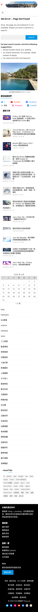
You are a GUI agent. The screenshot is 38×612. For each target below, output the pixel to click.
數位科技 (4, 389)
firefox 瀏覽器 (8, 483)
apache (9, 476)
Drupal (6, 479)
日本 (27, 492)
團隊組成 (5, 530)
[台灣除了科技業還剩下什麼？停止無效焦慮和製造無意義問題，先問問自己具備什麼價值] (7, 250)
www (3, 336)
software (4, 331)
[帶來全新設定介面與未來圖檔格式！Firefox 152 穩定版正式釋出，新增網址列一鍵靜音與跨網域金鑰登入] (7, 202)
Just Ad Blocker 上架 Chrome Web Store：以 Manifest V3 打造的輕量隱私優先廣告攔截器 (24, 132)
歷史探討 (4, 410)
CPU (26, 476)
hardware (5, 315)
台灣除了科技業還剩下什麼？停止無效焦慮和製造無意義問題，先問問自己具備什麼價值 (19, 251)
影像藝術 (4, 368)
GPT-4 (22, 483)
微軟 (22, 492)
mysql (15, 486)
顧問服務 (5, 547)
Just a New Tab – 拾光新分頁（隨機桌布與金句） (23, 218)
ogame (27, 486)
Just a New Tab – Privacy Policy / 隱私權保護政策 (22, 263)
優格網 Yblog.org (24, 601)
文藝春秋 (4, 394)
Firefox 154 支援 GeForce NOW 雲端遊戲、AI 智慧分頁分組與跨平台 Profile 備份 (24, 118)
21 (24, 293)
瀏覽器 (6, 496)
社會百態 (4, 421)
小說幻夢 (4, 363)
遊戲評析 (4, 448)
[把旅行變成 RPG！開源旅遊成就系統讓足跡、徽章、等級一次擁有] (7, 191)
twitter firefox (25, 489)
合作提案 (5, 557)
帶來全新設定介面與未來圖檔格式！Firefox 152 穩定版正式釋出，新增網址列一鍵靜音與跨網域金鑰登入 (19, 204)
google (16, 483)
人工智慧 (4, 341)
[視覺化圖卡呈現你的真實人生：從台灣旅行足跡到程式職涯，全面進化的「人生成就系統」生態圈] (7, 175)
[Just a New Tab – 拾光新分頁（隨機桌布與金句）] (7, 218)
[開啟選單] (2, 12)
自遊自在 (4, 442)
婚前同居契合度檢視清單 (21, 228)
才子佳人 (4, 378)
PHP (11, 489)
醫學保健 (4, 453)
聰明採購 (4, 437)
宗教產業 (4, 357)
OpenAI (6, 489)
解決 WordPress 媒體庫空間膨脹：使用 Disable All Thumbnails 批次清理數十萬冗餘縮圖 (24, 160)
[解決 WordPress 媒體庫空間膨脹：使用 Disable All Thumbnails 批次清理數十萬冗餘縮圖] (7, 159)
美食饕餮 (4, 432)
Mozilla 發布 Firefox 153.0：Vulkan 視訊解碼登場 (23, 144)
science (4, 325)
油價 (32, 492)
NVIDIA (21, 486)
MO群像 (4, 320)
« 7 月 (18, 303)
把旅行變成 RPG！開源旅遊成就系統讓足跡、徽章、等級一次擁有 (24, 190)
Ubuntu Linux (8, 492)
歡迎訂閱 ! (7, 572)
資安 (15, 496)
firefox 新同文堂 (21, 479)
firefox (12, 479)
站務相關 (4, 426)
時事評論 (4, 400)
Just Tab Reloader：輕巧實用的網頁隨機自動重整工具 (24, 239)
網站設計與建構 (8, 554)
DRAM (31, 476)
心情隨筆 (4, 373)
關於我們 (5, 527)
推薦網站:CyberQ (9, 550)
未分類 (3, 405)
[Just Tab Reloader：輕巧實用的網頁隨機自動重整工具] (7, 239)
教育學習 (4, 384)
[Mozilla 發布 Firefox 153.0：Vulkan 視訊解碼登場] (7, 146)
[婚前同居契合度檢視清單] (7, 229)
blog (2, 309)
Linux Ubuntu (8, 486)
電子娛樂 (4, 458)
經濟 (11, 496)
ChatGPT (20, 476)
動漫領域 (4, 347)
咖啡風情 (4, 352)
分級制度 (16, 492)
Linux (27, 483)
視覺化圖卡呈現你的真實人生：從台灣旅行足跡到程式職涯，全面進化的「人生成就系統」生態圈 (24, 175)
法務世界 (4, 416)
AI (4, 476)
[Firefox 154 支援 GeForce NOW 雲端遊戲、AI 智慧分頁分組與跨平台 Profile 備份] (7, 117)
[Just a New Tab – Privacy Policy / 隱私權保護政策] (7, 263)
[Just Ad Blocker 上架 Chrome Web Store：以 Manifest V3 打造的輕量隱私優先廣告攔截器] (7, 133)
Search (31, 37)
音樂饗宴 (4, 463)
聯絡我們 (5, 537)
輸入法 (21, 496)
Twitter (17, 489)
